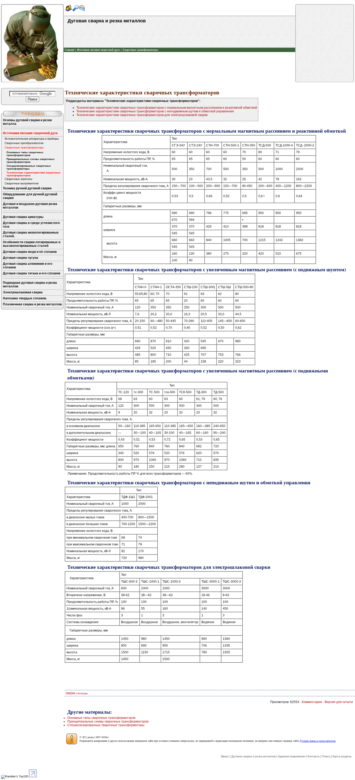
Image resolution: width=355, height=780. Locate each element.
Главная (69, 50)
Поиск (326, 756)
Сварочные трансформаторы (140, 50)
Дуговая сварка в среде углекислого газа (31, 224)
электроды (82, 693)
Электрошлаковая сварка (23, 292)
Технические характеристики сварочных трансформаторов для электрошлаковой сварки (142, 115)
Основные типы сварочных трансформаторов (24, 154)
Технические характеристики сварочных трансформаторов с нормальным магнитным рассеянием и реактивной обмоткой (166, 107)
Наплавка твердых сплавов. (25, 298)
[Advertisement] (179, 60)
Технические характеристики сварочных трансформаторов (33, 174)
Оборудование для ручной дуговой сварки (30, 196)
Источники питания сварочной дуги (98, 50)
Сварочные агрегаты (18, 179)
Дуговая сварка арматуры (23, 217)
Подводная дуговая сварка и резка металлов (30, 284)
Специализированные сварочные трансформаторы (28, 167)
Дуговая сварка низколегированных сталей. (31, 234)
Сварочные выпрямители (21, 183)
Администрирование (291, 756)
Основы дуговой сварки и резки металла (27, 122)
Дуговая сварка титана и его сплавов (31, 273)
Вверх (225, 756)
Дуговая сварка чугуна (20, 258)
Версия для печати (339, 702)
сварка (70, 693)
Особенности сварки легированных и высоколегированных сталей (31, 244)
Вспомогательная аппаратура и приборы (32, 138)
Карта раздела (341, 756)
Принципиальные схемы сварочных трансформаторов (30, 160)
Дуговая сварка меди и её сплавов (30, 252)
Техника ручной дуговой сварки (27, 188)
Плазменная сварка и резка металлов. (32, 304)
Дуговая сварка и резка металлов (317, 741)
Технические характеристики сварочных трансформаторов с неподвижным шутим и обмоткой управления (155, 111)
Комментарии (312, 702)
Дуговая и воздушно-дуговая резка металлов (30, 205)
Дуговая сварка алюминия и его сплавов (27, 265)
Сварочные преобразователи (24, 143)
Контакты (313, 756)
